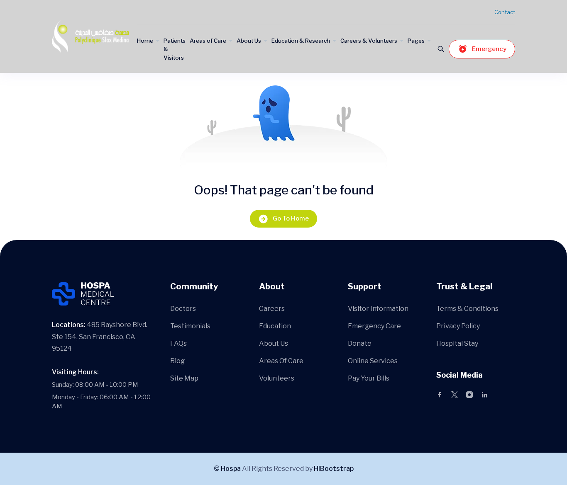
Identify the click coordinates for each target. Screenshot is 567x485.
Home (145, 40)
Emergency (489, 49)
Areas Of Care (281, 361)
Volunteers (276, 378)
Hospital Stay (457, 343)
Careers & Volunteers (368, 40)
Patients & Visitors (175, 49)
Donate (359, 343)
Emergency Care (374, 326)
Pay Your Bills (368, 378)
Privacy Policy (458, 326)
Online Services (373, 361)
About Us (249, 40)
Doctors (183, 309)
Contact (504, 12)
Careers (272, 309)
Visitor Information (378, 309)
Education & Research (300, 40)
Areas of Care (208, 40)
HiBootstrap (334, 469)
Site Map (184, 378)
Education (275, 326)
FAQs (178, 343)
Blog (177, 361)
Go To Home (291, 218)
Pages (416, 40)
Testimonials (190, 326)
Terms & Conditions (467, 309)
